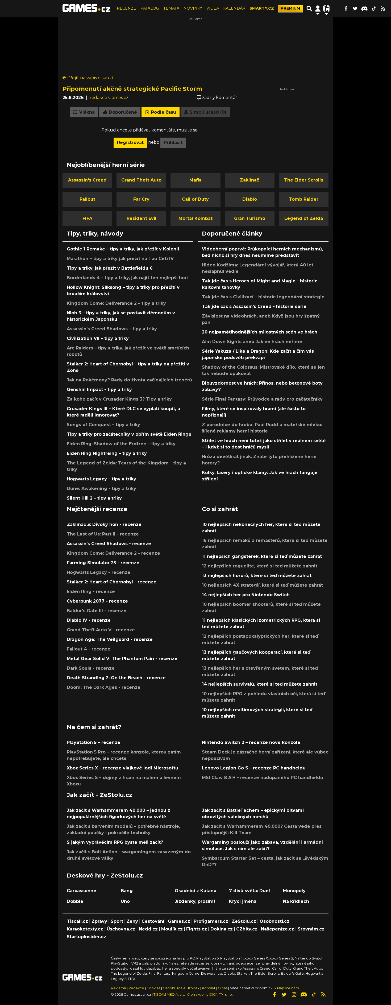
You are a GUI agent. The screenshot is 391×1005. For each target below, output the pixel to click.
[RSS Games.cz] (383, 9)
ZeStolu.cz (244, 921)
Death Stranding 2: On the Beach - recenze (116, 677)
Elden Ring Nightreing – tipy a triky (107, 453)
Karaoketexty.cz (85, 929)
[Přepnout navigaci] (318, 8)
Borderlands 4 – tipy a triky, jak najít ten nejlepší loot (127, 277)
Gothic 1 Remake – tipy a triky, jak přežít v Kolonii (123, 249)
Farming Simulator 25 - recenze (103, 562)
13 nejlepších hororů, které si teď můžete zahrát (256, 575)
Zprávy (99, 921)
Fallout (87, 199)
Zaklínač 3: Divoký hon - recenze (104, 524)
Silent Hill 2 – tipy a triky (94, 498)
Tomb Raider (303, 199)
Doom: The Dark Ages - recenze (103, 687)
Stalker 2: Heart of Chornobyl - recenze (111, 581)
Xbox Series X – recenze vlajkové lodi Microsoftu (122, 768)
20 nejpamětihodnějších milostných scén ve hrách (259, 332)
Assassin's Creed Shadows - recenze (109, 543)
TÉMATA (171, 8)
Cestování (153, 921)
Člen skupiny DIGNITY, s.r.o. (210, 994)
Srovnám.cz (311, 929)
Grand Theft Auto (141, 180)
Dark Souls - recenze (91, 668)
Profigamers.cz (211, 921)
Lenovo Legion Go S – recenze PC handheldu (254, 768)
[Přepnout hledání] (309, 8)
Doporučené (122, 112)
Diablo (249, 199)
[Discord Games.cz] (364, 9)
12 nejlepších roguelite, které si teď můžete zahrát (259, 566)
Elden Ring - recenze (91, 591)
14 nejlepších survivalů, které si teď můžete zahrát (259, 684)
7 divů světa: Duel (249, 890)
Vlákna (86, 112)
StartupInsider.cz (86, 936)
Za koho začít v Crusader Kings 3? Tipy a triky (119, 399)
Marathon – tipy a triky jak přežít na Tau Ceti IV (120, 258)
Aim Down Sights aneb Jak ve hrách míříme (252, 341)
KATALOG (149, 8)
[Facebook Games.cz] (346, 9)
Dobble (75, 901)
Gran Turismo (249, 218)
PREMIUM (290, 8)
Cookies (153, 988)
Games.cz (179, 921)
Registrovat (130, 142)
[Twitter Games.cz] (355, 9)
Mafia (195, 180)
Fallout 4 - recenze (88, 649)
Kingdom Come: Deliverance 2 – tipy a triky (116, 303)
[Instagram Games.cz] (294, 995)
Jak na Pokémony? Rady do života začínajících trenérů (129, 379)
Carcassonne (81, 890)
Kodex (194, 988)
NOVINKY (193, 8)
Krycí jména (242, 901)
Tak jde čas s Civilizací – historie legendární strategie (263, 296)
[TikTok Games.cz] (374, 9)
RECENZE (126, 8)
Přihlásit (173, 142)
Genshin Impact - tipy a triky (99, 389)
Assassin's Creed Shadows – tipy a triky (112, 328)
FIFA (87, 218)
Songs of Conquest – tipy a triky (103, 424)
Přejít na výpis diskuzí (89, 77)
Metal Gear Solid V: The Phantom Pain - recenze (122, 658)
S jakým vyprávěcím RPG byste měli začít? (115, 842)
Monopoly (294, 890)
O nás (223, 988)
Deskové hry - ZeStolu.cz (105, 875)
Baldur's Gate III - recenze (96, 610)
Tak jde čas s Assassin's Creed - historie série (254, 306)
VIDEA (212, 8)
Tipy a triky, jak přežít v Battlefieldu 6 (110, 268)
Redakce (136, 988)
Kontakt (209, 988)
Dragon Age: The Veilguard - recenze (110, 639)
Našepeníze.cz (277, 929)
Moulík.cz (172, 929)
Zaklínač (249, 180)
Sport (117, 921)
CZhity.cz (246, 929)
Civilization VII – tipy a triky (98, 338)
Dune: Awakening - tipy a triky (101, 488)
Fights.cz (196, 929)
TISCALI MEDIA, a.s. (169, 994)
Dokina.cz (221, 929)
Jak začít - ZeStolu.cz (99, 794)
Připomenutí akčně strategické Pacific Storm (132, 88)
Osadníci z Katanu (196, 890)
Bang (127, 890)
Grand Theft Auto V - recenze (101, 629)
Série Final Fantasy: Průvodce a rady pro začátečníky (262, 399)
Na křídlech (296, 901)
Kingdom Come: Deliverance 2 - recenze (113, 553)
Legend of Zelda (303, 218)
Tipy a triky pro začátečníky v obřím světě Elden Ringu (129, 434)
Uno (125, 901)
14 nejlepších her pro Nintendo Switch (246, 594)
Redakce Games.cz (108, 97)
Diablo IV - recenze (89, 620)
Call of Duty (195, 199)
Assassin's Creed (87, 180)
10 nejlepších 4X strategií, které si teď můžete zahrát (262, 585)
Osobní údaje (174, 988)
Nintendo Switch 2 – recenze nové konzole (251, 742)
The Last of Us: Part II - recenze (103, 534)
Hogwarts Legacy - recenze (98, 572)
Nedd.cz (148, 929)
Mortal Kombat (195, 218)
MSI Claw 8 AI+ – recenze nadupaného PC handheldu (262, 777)
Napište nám (288, 988)
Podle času (163, 112)
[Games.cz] (86, 8)
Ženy (132, 921)
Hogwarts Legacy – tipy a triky (101, 478)
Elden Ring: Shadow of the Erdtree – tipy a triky (121, 443)
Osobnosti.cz (274, 921)
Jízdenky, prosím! (195, 901)
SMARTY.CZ (261, 8)
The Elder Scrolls (303, 180)
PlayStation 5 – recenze (93, 742)
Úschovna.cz (121, 929)
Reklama (118, 988)
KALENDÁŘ (234, 8)
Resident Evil (141, 218)
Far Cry (141, 199)
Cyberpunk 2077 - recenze (97, 601)
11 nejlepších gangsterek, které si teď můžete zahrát (262, 556)
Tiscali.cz (77, 921)
